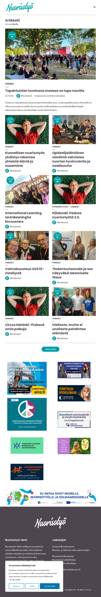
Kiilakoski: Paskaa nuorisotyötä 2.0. (67, 215)
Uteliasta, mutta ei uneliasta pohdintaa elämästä (69, 329)
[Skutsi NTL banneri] (74, 445)
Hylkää (32, 586)
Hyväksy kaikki (49, 586)
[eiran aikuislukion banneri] (27, 378)
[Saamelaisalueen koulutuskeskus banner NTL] (74, 369)
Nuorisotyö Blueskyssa (63, 556)
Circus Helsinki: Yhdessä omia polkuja (24, 327)
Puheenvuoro (60, 206)
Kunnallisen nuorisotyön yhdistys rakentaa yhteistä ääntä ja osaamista (25, 159)
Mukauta (16, 586)
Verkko (9, 83)
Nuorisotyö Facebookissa (64, 563)
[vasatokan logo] (27, 471)
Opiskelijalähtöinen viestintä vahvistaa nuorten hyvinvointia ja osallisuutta (71, 159)
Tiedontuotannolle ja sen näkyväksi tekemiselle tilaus (72, 273)
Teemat (9, 146)
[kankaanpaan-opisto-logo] (74, 393)
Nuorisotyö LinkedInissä (64, 559)
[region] (34, 576)
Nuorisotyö (26, 95)
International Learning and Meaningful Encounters (23, 217)
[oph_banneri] (50, 496)
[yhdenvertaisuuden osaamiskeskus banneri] (27, 445)
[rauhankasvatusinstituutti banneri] (27, 414)
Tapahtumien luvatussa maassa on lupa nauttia (44, 91)
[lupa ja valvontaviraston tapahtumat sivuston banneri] (74, 419)
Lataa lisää (50, 349)
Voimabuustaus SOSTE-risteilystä (24, 271)
